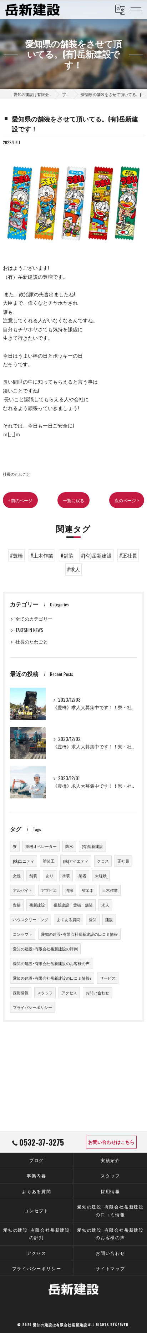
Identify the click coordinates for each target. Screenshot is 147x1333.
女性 (17, 875)
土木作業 (110, 890)
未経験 (101, 875)
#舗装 (67, 555)
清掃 (69, 890)
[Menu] (136, 9)
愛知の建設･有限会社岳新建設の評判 (45, 948)
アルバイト (22, 890)
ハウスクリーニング (30, 919)
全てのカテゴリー (33, 618)
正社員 (123, 861)
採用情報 (21, 992)
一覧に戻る (73, 500)
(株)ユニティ (23, 861)
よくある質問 (68, 919)
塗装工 (49, 861)
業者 (82, 875)
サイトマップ (110, 1268)
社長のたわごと (16, 474)
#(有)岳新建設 (96, 555)
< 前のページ (20, 500)
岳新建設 (37, 905)
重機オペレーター (41, 846)
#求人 (73, 569)
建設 (109, 919)
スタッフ (45, 992)
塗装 (66, 875)
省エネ (87, 890)
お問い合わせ (97, 992)
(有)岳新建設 (92, 846)
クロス (103, 861)
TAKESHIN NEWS (29, 630)
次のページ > (127, 500)
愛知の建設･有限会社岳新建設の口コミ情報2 (52, 978)
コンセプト (22, 934)
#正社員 (128, 555)
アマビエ (49, 890)
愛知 (93, 919)
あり (50, 875)
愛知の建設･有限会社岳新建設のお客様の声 (51, 963)
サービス (108, 978)
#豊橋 (16, 555)
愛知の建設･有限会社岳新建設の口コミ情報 (79, 934)
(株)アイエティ (75, 861)
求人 (105, 905)
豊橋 (17, 905)
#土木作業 (41, 555)
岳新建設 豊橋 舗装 (73, 905)
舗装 (33, 875)
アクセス (69, 992)
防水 (69, 846)
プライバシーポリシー (32, 1007)
